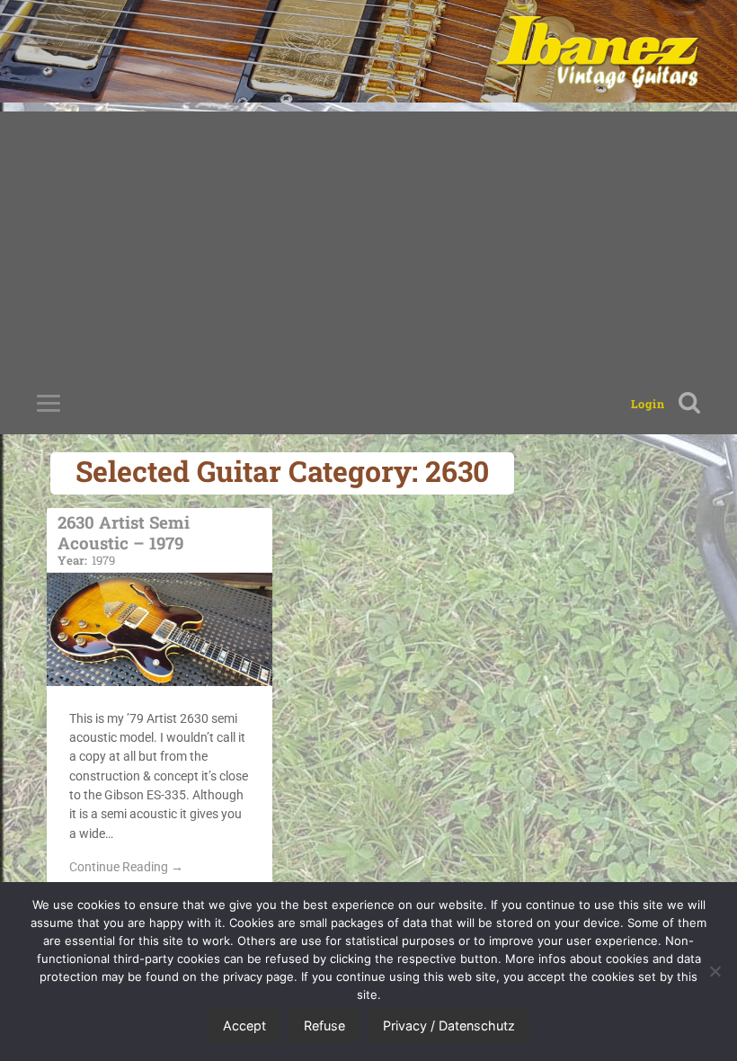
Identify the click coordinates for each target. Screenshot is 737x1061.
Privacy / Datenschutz (449, 1025)
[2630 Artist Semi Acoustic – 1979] (159, 629)
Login (648, 404)
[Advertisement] (368, 237)
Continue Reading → (126, 867)
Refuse (324, 1025)
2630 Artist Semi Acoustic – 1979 (124, 539)
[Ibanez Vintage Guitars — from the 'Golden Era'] (597, 51)
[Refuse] (715, 971)
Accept (244, 1025)
